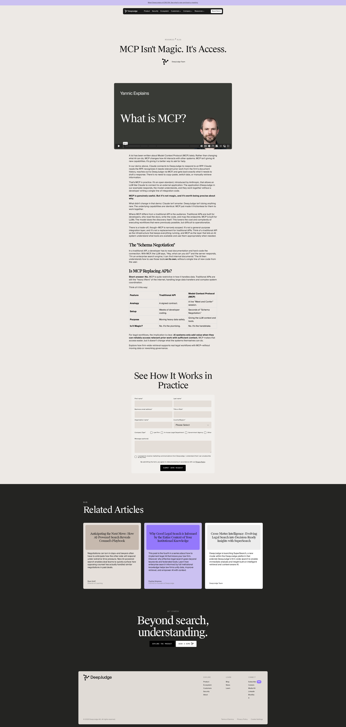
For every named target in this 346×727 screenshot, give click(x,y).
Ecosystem (164, 11)
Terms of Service (227, 719)
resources (169, 40)
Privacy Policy (200, 462)
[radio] (155, 433)
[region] (173, 310)
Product (147, 11)
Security (155, 11)
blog (179, 40)
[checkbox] (180, 433)
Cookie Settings (257, 719)
